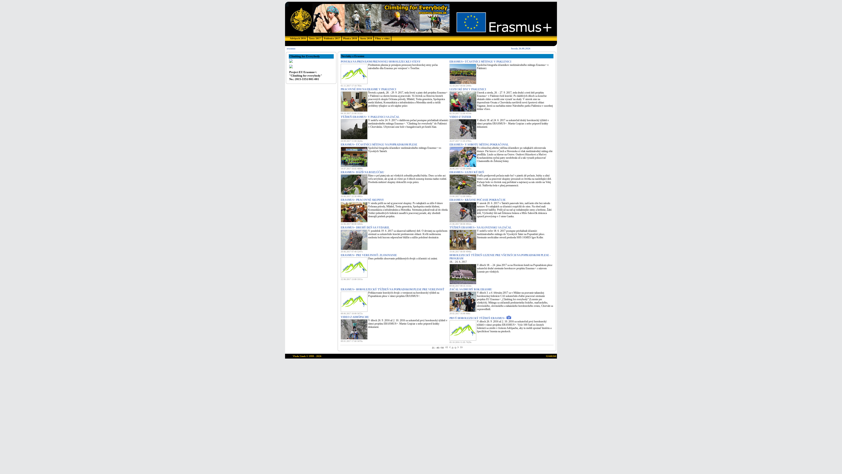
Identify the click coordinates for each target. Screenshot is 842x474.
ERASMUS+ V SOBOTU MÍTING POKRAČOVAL (479, 144)
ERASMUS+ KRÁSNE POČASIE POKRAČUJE (478, 199)
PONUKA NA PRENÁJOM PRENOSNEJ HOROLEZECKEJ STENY (381, 61)
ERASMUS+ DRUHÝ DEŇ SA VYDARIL (365, 227)
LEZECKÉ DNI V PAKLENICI (468, 89)
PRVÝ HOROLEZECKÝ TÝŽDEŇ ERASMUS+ (478, 318)
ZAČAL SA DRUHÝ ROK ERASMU (471, 289)
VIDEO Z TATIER (460, 116)
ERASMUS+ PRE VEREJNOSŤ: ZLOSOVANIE (369, 255)
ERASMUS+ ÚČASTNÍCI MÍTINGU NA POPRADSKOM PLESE (379, 144)
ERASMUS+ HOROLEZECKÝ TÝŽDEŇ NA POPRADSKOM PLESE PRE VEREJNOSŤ (392, 289)
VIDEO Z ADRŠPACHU (355, 317)
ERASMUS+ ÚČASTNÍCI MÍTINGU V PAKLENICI (480, 61)
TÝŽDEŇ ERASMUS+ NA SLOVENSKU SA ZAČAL (481, 227)
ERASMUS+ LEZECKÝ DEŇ (467, 172)
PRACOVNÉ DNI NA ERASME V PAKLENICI (368, 89)
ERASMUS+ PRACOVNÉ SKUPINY (362, 199)
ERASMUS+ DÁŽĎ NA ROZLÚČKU (362, 172)
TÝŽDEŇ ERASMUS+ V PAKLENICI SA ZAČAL (370, 116)
